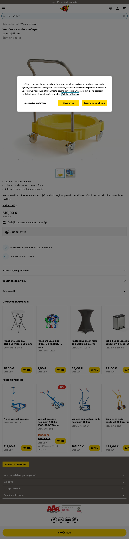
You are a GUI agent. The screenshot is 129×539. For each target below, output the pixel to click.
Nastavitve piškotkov (35, 102)
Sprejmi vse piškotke (94, 102)
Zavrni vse (68, 102)
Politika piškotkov (70, 94)
